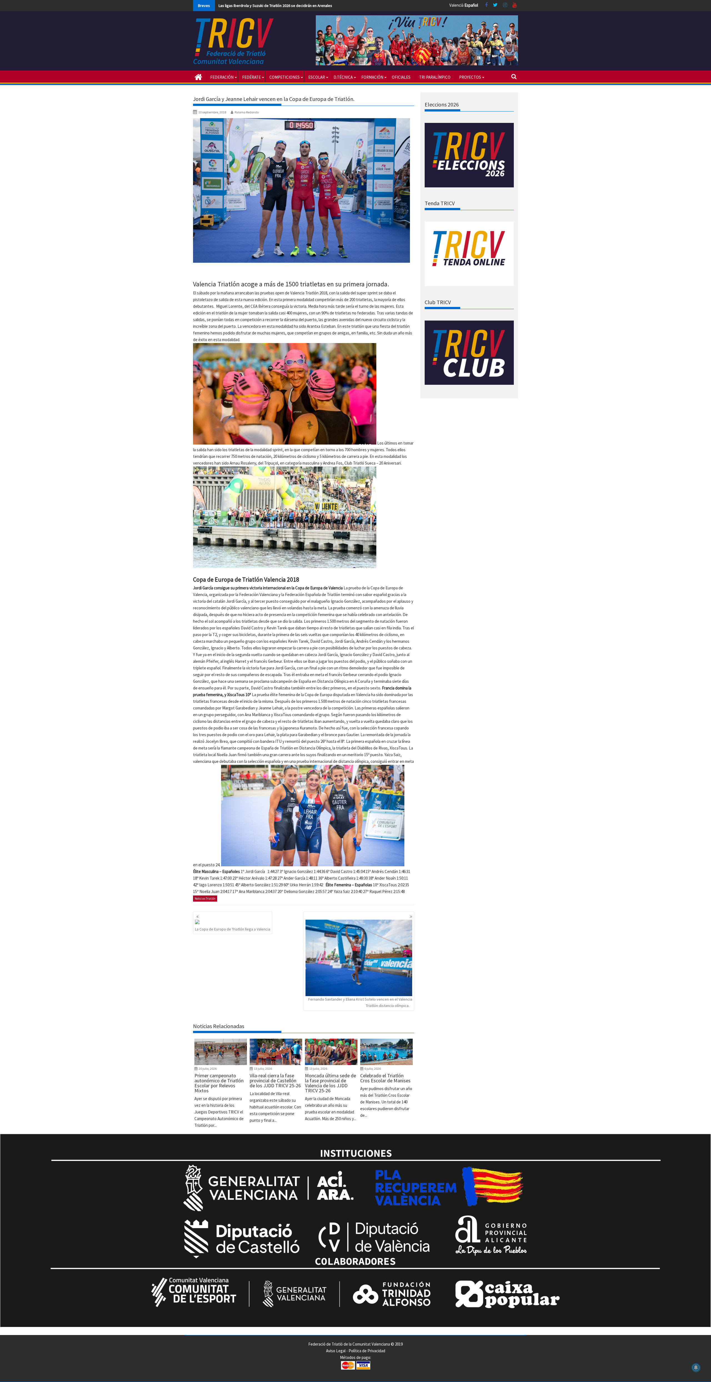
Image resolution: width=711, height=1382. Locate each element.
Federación (222, 77)
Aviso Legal (336, 1350)
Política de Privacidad (367, 1350)
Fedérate (251, 77)
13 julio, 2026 (263, 1068)
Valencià (456, 5)
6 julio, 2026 (372, 1068)
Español (471, 5)
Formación (372, 77)
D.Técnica (343, 77)
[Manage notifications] (696, 1367)
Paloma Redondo (247, 112)
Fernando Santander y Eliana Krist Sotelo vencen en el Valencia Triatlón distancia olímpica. (360, 1002)
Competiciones (284, 77)
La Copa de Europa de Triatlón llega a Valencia (232, 929)
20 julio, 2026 (208, 1068)
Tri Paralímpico (434, 77)
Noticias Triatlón (205, 898)
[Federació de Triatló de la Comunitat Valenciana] (198, 76)
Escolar (316, 77)
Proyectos (470, 77)
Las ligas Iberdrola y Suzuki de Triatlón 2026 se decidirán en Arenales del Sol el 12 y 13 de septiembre (302, 5)
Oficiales (401, 77)
